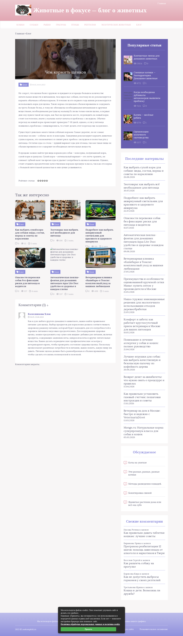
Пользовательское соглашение (154, 629)
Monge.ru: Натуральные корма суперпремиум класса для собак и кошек (143, 431)
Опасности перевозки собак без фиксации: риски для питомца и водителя (142, 221)
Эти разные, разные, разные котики (144, 473)
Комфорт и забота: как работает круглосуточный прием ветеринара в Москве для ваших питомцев (142, 324)
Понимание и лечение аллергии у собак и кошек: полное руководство (141, 343)
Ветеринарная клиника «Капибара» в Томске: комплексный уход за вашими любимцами (143, 263)
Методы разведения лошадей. (145, 483)
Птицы (75, 24)
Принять (88, 629)
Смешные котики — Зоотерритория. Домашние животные (146, 75)
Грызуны (61, 24)
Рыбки (47, 24)
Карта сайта (128, 629)
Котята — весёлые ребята (143, 116)
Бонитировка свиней (140, 492)
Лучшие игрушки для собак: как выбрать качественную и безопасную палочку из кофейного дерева (142, 361)
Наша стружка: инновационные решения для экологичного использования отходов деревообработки (144, 304)
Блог (139, 24)
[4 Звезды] (45, 181)
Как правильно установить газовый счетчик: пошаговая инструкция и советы (142, 397)
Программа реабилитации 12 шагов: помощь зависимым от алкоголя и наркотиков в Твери (144, 550)
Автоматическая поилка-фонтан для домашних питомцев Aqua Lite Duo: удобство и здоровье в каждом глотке (144, 241)
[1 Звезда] (38, 181)
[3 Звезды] (43, 181)
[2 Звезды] (40, 181)
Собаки (34, 24)
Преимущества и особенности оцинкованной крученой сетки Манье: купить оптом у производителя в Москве (144, 284)
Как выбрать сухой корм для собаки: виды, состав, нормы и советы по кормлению (144, 171)
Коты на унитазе (137, 462)
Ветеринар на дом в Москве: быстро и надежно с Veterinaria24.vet (142, 414)
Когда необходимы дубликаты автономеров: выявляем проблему (147, 97)
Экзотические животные (116, 24)
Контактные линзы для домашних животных (146, 57)
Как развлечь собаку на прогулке (139, 565)
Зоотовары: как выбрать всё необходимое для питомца (142, 186)
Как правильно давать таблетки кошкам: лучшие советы (144, 534)
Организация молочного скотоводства (141, 134)
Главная (162, 3)
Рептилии (90, 24)
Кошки (20, 24)
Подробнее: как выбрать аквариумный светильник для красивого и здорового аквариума (143, 202)
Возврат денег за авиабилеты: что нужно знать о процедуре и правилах (144, 380)
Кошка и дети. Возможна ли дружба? (142, 592)
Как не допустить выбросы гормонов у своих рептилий (142, 578)
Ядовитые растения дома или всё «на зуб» (144, 503)
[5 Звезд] (47, 181)
